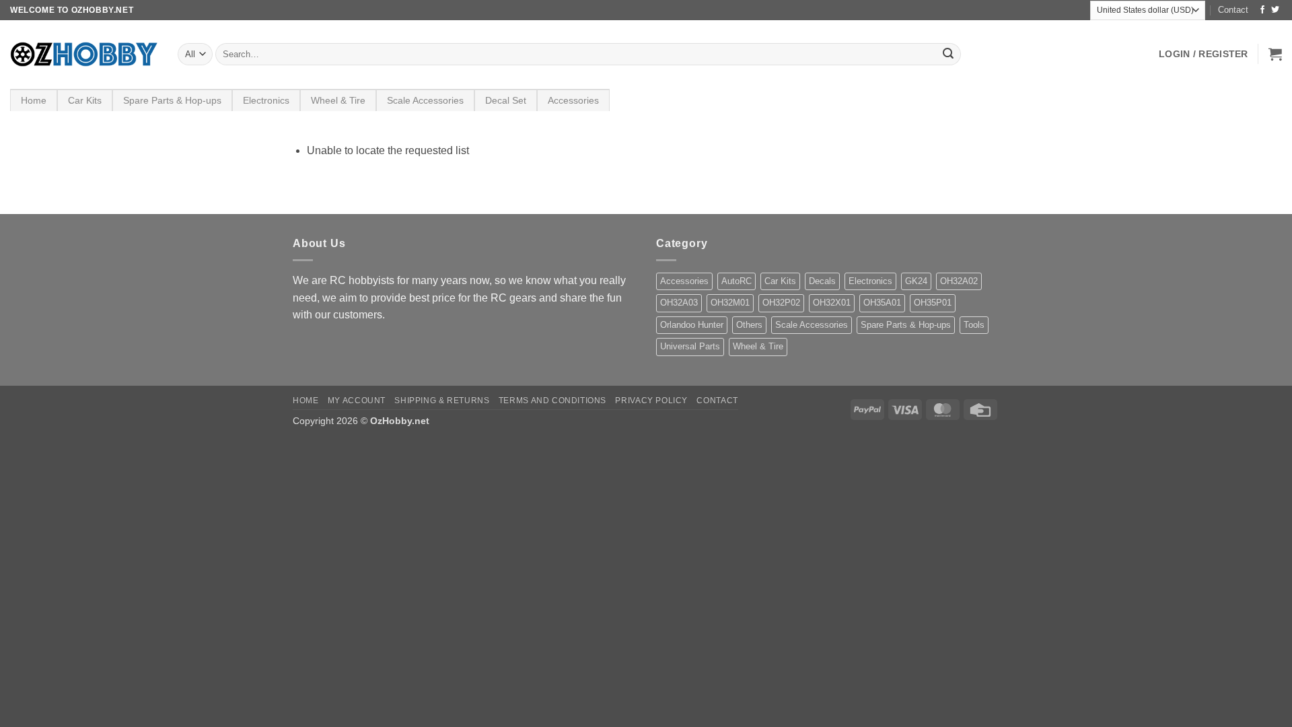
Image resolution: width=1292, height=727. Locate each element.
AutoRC (736, 281)
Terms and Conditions (552, 400)
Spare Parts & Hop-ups (172, 100)
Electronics (266, 100)
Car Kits (85, 100)
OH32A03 (679, 303)
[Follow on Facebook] (1262, 10)
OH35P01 (933, 303)
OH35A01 (882, 303)
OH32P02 (781, 303)
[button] (1203, 54)
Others (749, 325)
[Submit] (948, 54)
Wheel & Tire (338, 100)
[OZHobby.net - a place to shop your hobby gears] (83, 54)
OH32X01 (832, 303)
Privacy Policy (651, 400)
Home (33, 100)
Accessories (573, 100)
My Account (357, 400)
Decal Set (505, 100)
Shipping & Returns (441, 400)
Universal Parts (690, 346)
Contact (1233, 10)
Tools (974, 325)
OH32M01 (730, 303)
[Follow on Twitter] (1275, 10)
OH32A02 (959, 281)
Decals (822, 281)
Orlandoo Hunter (691, 325)
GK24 (916, 281)
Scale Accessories (425, 100)
